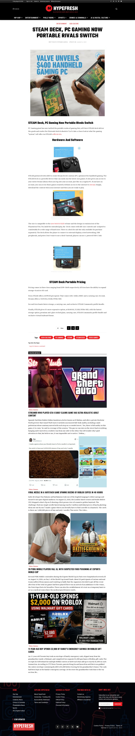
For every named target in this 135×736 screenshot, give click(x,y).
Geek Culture (74, 24)
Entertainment (61, 24)
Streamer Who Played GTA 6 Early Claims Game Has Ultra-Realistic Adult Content (63, 414)
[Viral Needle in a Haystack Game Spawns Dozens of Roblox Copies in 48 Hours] (67, 461)
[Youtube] (121, 1)
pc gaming (59, 337)
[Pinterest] (77, 328)
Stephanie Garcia (62, 42)
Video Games (33, 410)
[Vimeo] (119, 1)
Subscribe (118, 704)
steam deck (80, 337)
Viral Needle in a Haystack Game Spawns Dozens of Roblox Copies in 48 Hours (65, 492)
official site (57, 134)
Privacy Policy (116, 708)
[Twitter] (116, 1)
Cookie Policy (98, 726)
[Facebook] (111, 1)
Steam (69, 337)
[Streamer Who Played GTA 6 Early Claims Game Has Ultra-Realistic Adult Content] (67, 382)
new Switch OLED (57, 223)
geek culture (46, 337)
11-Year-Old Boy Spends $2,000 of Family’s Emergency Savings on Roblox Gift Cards (64, 650)
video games (93, 337)
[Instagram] (113, 1)
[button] (116, 9)
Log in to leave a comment (37, 346)
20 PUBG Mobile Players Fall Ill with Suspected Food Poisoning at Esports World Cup (64, 570)
